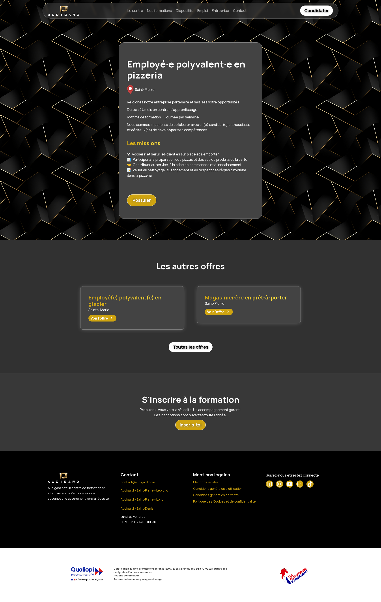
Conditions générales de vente (216, 495)
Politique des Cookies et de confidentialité (224, 501)
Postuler (142, 200)
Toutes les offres (190, 347)
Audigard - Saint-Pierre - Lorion (143, 499)
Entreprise (220, 10)
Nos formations (159, 10)
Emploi (202, 10)
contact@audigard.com (138, 482)
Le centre (135, 10)
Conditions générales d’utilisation (218, 488)
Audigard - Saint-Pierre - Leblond (144, 490)
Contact (240, 10)
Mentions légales (206, 482)
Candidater (316, 10)
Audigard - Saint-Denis (137, 508)
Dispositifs (184, 10)
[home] (63, 11)
